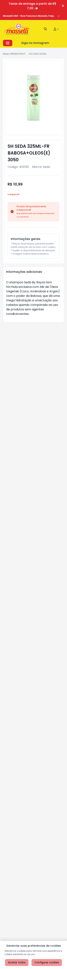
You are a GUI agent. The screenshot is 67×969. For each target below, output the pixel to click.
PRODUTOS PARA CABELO (25, 53)
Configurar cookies (46, 962)
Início (6, 53)
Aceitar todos (16, 962)
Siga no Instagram (35, 43)
